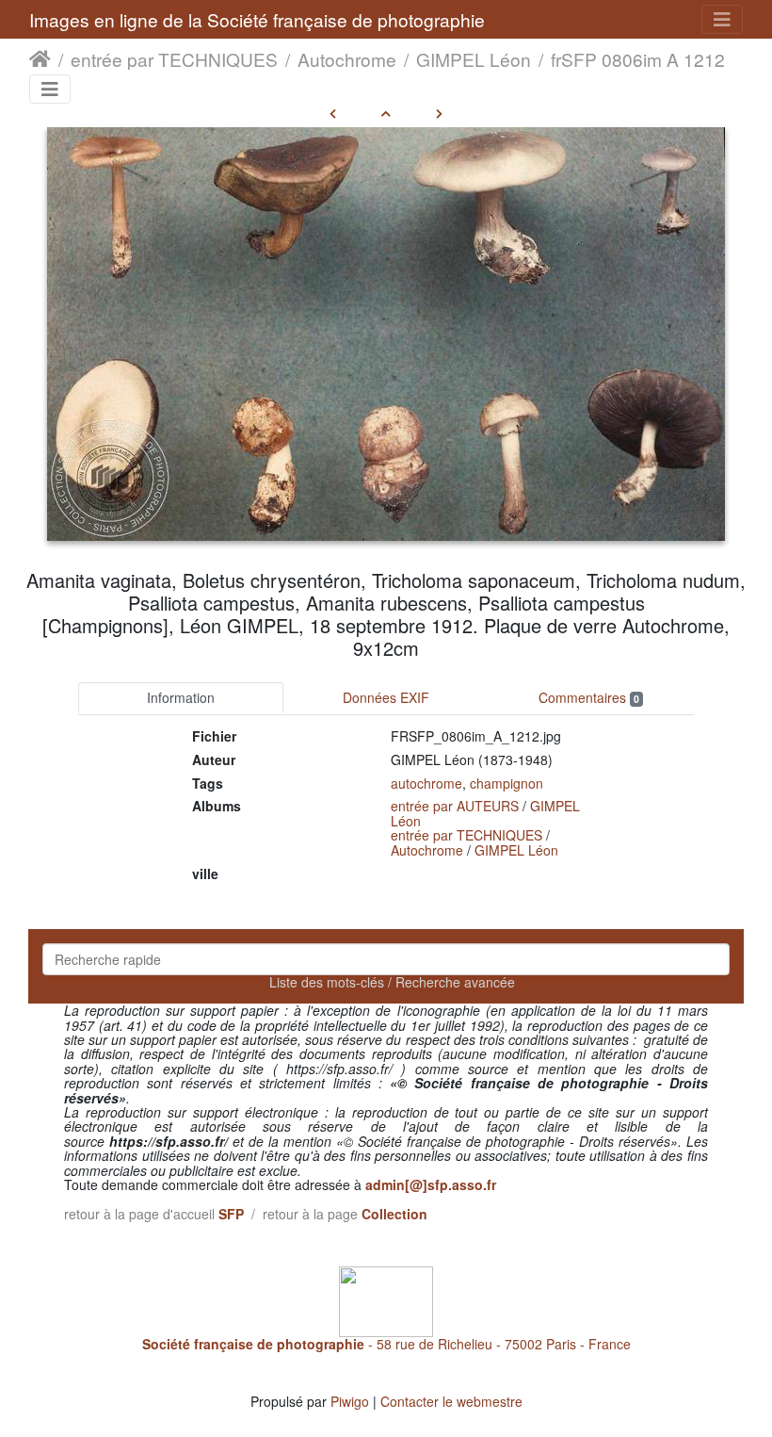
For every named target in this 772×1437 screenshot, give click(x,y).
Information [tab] (181, 697)
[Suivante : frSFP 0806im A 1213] (439, 113)
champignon (506, 783)
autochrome (426, 783)
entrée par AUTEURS (455, 805)
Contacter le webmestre (451, 1401)
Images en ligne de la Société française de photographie (257, 19)
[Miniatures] (386, 113)
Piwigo (349, 1401)
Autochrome (347, 59)
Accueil (40, 59)
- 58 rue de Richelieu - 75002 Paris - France (386, 1343)
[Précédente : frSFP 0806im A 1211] (333, 113)
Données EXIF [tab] (386, 697)
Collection (394, 1213)
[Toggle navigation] (722, 19)
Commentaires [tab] (589, 697)
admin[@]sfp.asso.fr (430, 1184)
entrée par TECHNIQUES (174, 59)
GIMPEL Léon (473, 59)
